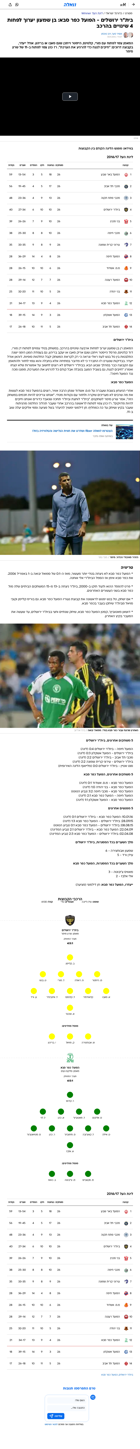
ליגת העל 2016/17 (120, 157)
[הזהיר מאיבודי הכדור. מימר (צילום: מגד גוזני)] (70, 506)
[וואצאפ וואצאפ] (17, 4)
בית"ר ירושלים (126, 1375)
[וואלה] (70, 4)
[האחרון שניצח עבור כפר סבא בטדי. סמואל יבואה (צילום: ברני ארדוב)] (70, 679)
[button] (123, 4)
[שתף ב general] (10, 4)
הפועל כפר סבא (109, 1375)
